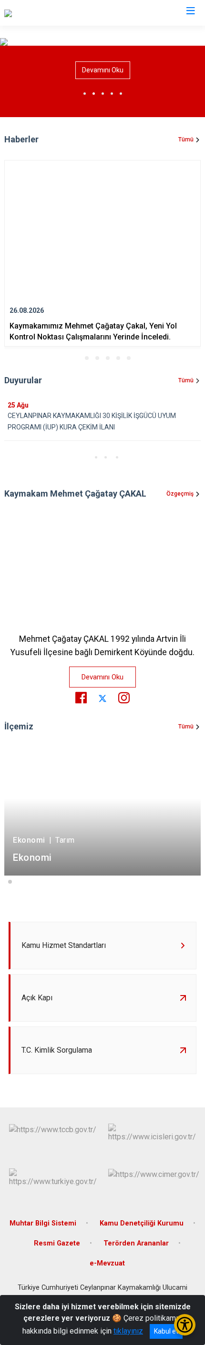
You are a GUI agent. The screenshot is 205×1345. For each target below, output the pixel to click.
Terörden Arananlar (136, 1243)
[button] (76, 358)
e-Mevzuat (107, 1263)
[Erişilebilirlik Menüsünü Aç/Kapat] (184, 1324)
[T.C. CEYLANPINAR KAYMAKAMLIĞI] (64, 13)
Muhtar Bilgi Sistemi (43, 1223)
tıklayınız (128, 1330)
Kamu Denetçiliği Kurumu (142, 1223)
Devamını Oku (102, 70)
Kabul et (166, 1331)
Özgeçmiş (180, 493)
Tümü (186, 139)
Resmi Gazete (57, 1243)
